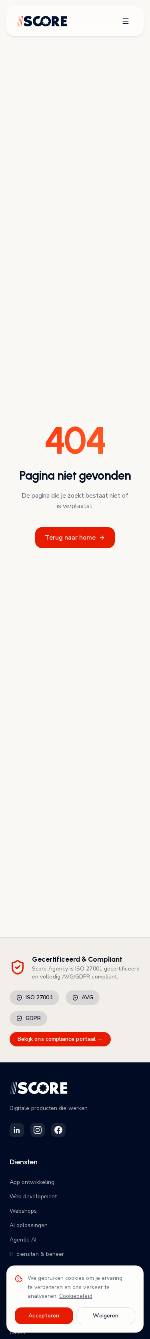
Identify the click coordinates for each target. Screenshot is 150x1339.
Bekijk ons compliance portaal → (60, 1039)
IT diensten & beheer (37, 1254)
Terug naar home (70, 537)
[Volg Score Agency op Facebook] (58, 1130)
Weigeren (105, 1315)
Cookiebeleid (75, 1296)
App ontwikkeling (32, 1182)
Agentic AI (23, 1239)
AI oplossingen (29, 1225)
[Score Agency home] (41, 21)
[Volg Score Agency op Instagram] (37, 1130)
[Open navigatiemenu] (126, 21)
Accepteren (43, 1315)
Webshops (23, 1211)
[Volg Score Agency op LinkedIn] (17, 1130)
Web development (33, 1196)
